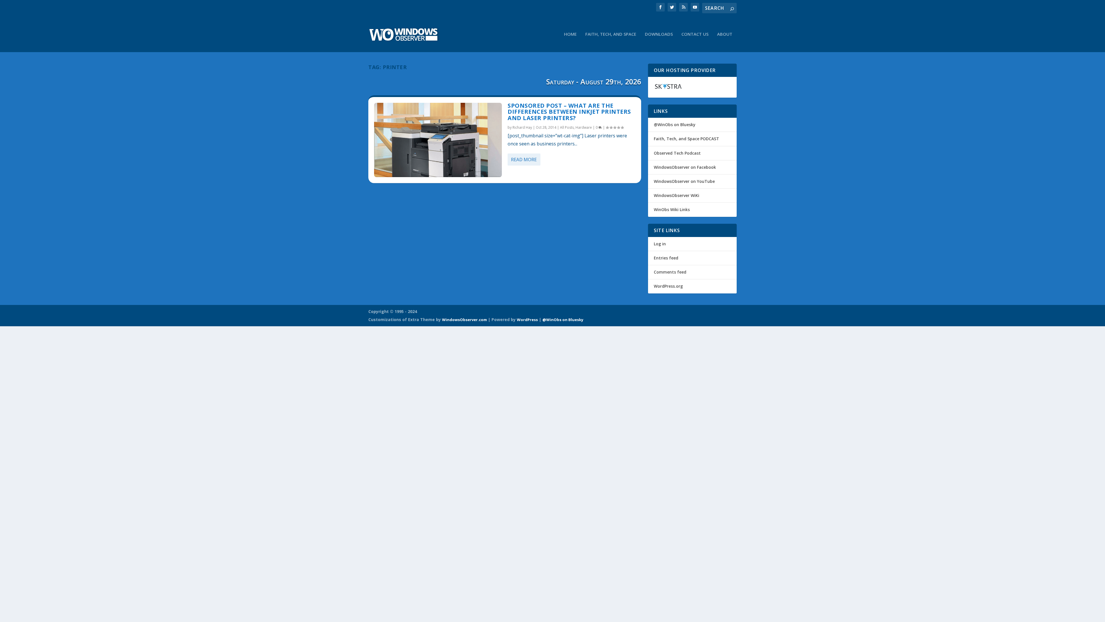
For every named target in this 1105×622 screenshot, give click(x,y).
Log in (660, 243)
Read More (524, 159)
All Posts (567, 127)
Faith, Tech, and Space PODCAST (686, 138)
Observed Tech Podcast (677, 153)
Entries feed (666, 258)
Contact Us (694, 34)
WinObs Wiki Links (672, 209)
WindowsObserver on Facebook (685, 167)
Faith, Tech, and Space (610, 34)
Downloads (659, 34)
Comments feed (670, 272)
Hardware (584, 127)
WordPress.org (668, 286)
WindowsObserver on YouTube (684, 181)
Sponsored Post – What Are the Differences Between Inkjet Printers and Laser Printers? (569, 112)
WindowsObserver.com (464, 319)
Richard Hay (522, 127)
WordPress (527, 319)
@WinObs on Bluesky (675, 124)
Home (570, 34)
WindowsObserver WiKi (676, 195)
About (724, 34)
